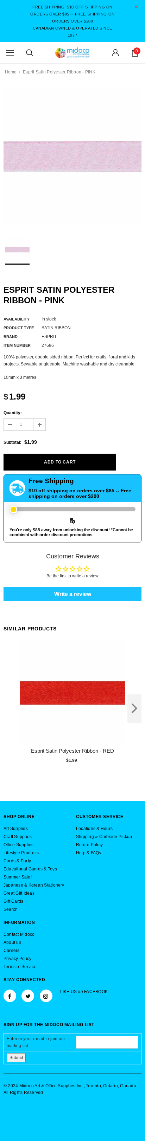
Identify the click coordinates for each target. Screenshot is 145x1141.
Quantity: (13, 412)
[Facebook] (10, 996)
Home (11, 72)
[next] (134, 708)
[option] (72, 156)
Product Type (19, 328)
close (136, 6)
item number (17, 345)
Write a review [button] (72, 594)
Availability (17, 319)
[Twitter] (27, 996)
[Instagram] (46, 996)
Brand (11, 337)
